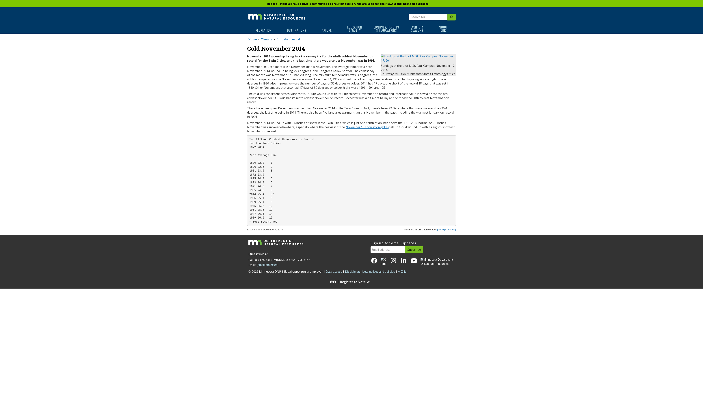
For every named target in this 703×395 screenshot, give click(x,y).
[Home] (276, 14)
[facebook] (374, 261)
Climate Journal (288, 39)
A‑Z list (402, 271)
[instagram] (393, 261)
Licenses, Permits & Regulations (386, 29)
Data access (334, 271)
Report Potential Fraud (283, 3)
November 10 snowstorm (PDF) (367, 127)
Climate (266, 39)
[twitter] (384, 262)
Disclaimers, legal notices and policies (370, 271)
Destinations (296, 30)
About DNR (443, 29)
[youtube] (414, 261)
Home (252, 39)
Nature (327, 30)
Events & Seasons (417, 29)
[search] (451, 17)
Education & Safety (354, 29)
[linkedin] (403, 261)
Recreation (264, 30)
